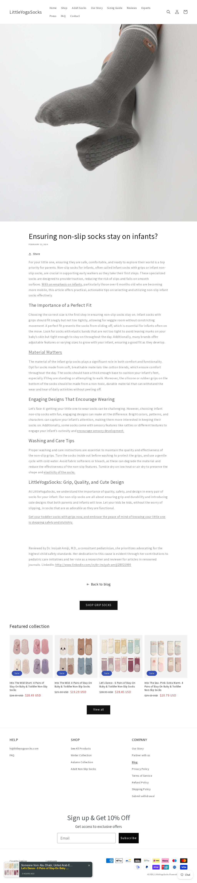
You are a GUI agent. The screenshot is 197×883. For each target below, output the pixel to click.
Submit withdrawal (143, 796)
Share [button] (36, 254)
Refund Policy (140, 782)
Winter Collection (81, 755)
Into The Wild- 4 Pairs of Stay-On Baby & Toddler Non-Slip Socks (73, 684)
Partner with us (141, 755)
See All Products (81, 748)
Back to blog (101, 584)
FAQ (12, 755)
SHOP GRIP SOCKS (98, 605)
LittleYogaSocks (161, 874)
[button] (168, 12)
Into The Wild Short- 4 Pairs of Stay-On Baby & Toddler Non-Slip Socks (29, 686)
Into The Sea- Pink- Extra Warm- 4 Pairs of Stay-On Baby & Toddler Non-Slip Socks (163, 686)
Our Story (138, 748)
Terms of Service (142, 775)
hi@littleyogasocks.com (24, 748)
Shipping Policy (141, 789)
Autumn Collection (82, 762)
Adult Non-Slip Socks (83, 769)
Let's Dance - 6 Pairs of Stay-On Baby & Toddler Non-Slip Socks (117, 684)
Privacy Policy (140, 769)
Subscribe (129, 838)
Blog (134, 762)
